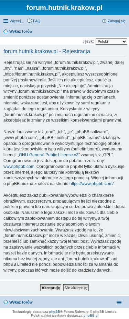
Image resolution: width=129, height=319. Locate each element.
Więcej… (17, 21)
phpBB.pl (91, 315)
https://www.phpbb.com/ (91, 183)
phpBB (54, 312)
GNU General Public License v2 (48, 154)
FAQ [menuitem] (37, 21)
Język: (88, 41)
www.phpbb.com (18, 166)
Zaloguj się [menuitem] (117, 21)
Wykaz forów (21, 302)
